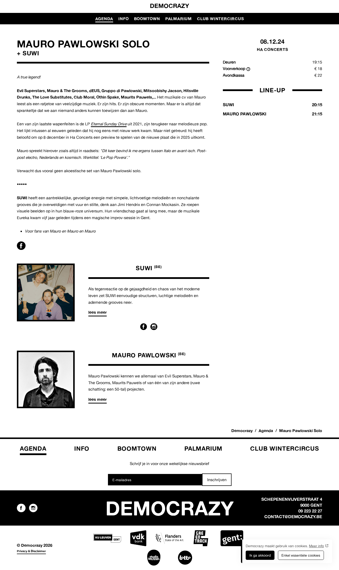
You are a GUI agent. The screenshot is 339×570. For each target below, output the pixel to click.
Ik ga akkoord (260, 555)
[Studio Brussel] (154, 558)
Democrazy (169, 5)
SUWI (149, 268)
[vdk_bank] (138, 538)
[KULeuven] (107, 538)
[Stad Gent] (232, 538)
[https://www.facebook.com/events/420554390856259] (21, 245)
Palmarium (178, 18)
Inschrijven (217, 479)
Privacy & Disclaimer (31, 551)
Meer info (316, 546)
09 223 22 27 (310, 510)
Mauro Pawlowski (148, 355)
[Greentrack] (201, 538)
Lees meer (97, 312)
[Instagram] (153, 326)
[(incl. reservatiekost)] (248, 69)
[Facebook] (143, 326)
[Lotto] (185, 558)
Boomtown (147, 18)
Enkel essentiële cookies (300, 555)
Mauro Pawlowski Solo (300, 430)
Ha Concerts (272, 49)
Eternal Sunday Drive (109, 123)
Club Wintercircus (220, 18)
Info (123, 18)
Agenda (104, 18)
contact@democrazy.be (293, 516)
